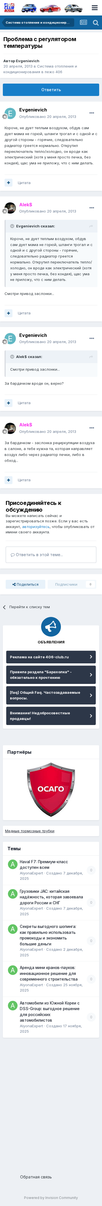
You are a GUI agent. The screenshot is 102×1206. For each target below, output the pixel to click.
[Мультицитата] (8, 183)
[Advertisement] (51, 1103)
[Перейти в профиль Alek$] (10, 208)
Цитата (24, 182)
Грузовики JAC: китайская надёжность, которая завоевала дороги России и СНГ (51, 897)
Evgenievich (27, 61)
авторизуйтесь (36, 526)
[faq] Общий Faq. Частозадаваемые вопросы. (45, 695)
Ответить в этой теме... (39, 554)
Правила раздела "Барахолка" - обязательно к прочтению (41, 675)
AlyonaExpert (31, 873)
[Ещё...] (91, 113)
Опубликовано (47, 116)
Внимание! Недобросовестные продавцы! (40, 716)
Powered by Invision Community (51, 1198)
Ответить (51, 89)
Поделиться (27, 584)
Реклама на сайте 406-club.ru (39, 657)
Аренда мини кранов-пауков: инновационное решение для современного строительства (49, 973)
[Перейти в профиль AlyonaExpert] (13, 864)
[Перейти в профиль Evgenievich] (10, 113)
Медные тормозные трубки (29, 831)
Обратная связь (36, 1176)
